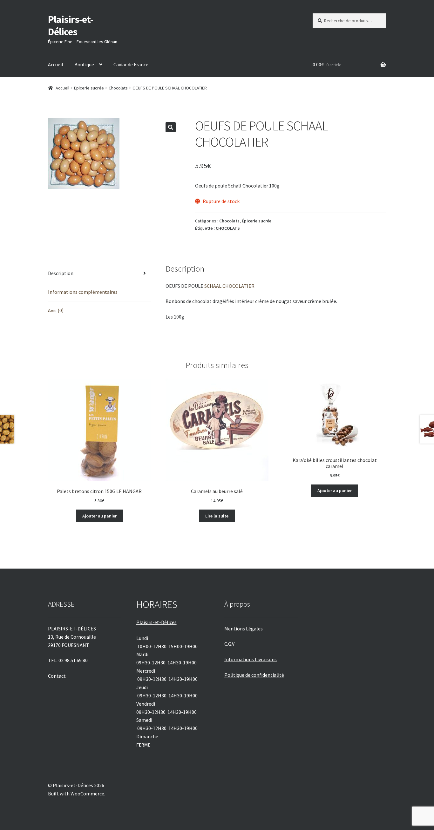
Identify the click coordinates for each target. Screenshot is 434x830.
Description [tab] (60, 273)
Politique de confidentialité (254, 675)
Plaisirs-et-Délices (70, 25)
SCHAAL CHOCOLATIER (229, 286)
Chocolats (118, 88)
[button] (171, 127)
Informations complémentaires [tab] (83, 292)
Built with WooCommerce (76, 793)
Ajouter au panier (99, 516)
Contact (57, 676)
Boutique (84, 64)
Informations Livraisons (250, 659)
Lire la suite (216, 516)
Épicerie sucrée (89, 88)
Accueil (55, 64)
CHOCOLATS (228, 228)
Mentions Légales (243, 628)
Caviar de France (130, 64)
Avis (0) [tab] (56, 310)
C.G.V (229, 644)
